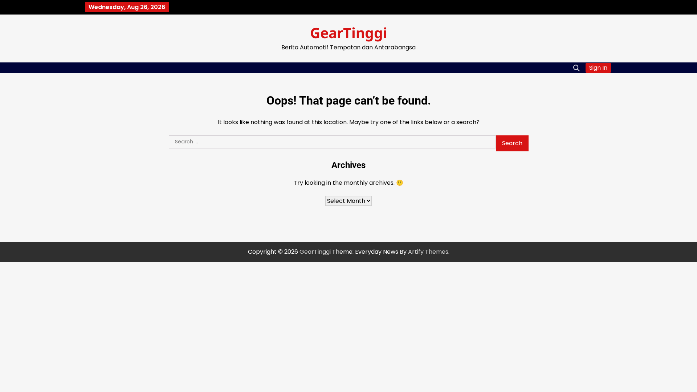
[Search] (576, 67)
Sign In (598, 68)
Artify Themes (428, 252)
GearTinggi (348, 32)
